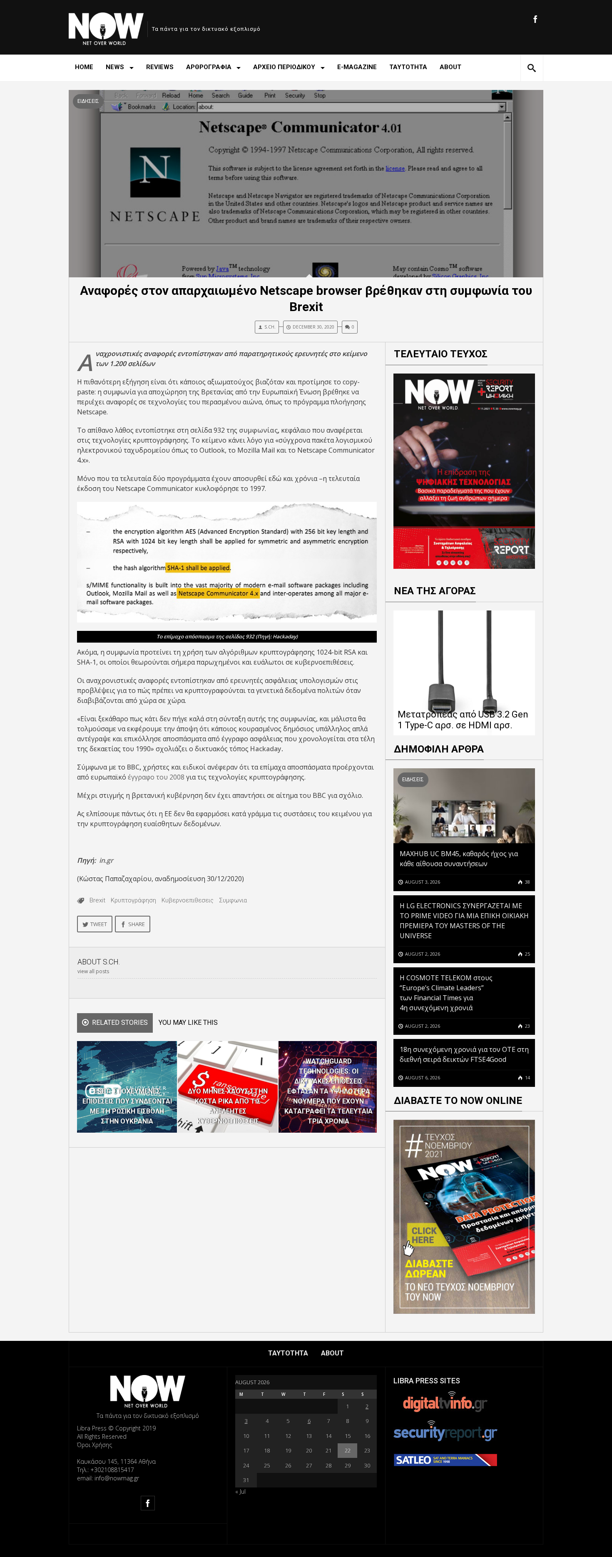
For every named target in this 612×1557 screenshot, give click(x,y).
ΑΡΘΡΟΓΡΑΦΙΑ (208, 67)
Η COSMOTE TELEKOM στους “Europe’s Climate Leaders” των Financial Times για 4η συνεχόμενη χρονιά (446, 992)
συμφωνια (233, 900)
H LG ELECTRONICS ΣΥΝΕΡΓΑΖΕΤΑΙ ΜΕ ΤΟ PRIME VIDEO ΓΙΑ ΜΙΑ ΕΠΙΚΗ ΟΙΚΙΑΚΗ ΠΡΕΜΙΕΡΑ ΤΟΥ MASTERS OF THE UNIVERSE (464, 920)
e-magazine (357, 67)
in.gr (106, 860)
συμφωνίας (258, 430)
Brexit (97, 900)
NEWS (115, 67)
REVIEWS (160, 67)
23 (527, 1026)
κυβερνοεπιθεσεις (188, 900)
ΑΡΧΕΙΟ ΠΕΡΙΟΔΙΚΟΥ (284, 67)
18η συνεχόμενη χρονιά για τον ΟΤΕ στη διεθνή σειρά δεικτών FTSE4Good (464, 1054)
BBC (133, 767)
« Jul (240, 1491)
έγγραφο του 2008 (156, 777)
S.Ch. (270, 327)
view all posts (93, 971)
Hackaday (265, 748)
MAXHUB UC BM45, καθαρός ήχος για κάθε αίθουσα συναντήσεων (459, 858)
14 (527, 1077)
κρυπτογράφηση (133, 900)
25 (527, 954)
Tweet (98, 924)
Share (136, 924)
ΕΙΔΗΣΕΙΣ (88, 101)
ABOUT (450, 67)
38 (527, 882)
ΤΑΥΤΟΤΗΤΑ (408, 67)
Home (84, 67)
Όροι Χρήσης (94, 1445)
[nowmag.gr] (106, 27)
